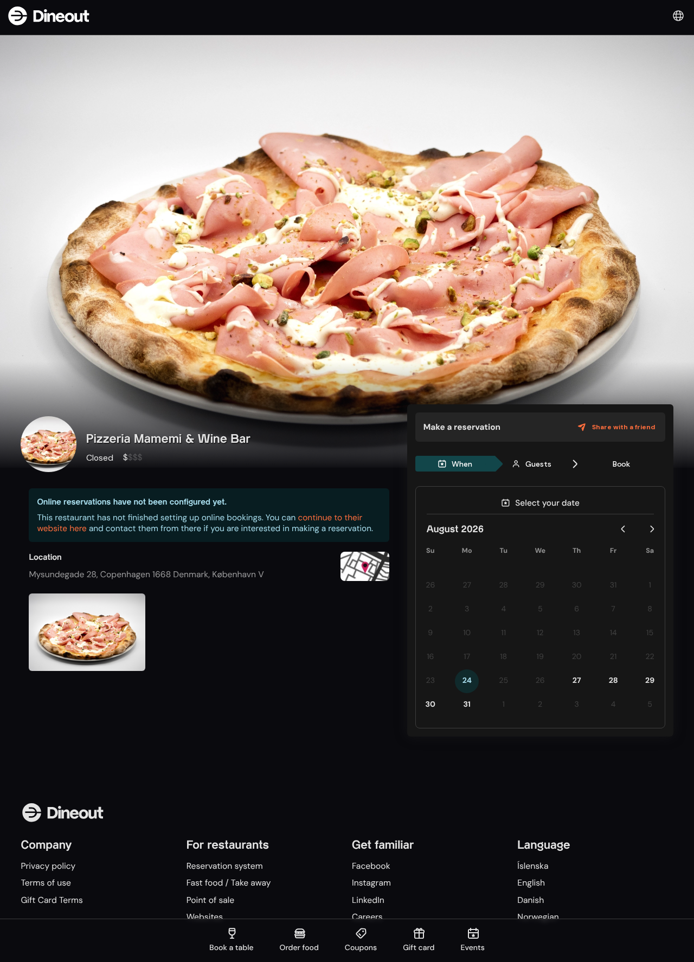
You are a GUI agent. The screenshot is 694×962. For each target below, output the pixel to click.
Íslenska (532, 865)
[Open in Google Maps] (364, 568)
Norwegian (537, 916)
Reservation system (225, 865)
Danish (530, 900)
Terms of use (46, 882)
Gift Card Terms (51, 900)
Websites (205, 916)
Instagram (371, 882)
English (531, 882)
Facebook (371, 865)
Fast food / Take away (229, 882)
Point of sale (211, 900)
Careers (367, 916)
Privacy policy (48, 865)
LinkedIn (368, 900)
